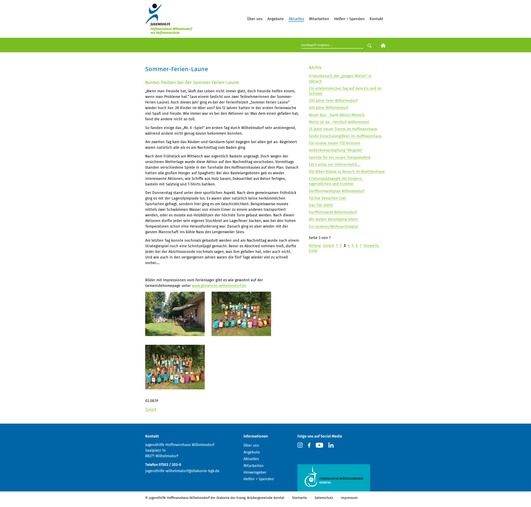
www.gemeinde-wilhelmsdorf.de (219, 285)
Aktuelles (296, 19)
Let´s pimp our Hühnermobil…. (334, 164)
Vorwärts (371, 245)
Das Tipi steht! (321, 205)
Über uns (254, 19)
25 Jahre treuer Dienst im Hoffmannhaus (343, 129)
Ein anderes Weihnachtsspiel (333, 226)
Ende (313, 251)
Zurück (150, 409)
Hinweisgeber (255, 472)
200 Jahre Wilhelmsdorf (328, 107)
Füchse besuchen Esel (327, 198)
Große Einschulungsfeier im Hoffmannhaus (345, 136)
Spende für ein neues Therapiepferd (339, 157)
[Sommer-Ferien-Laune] (175, 386)
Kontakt (376, 19)
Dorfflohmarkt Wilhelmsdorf (333, 212)
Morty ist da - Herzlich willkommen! (339, 122)
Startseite (299, 498)
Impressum (349, 498)
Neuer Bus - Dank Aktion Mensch (336, 115)
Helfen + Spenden (349, 19)
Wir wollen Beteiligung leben (333, 219)
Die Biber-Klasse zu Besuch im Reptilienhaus (347, 171)
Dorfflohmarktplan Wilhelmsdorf (336, 191)
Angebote (275, 19)
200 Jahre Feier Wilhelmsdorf (333, 100)
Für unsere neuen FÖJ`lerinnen (334, 143)
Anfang (315, 245)
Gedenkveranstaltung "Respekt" (336, 150)
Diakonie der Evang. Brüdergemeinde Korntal (250, 498)
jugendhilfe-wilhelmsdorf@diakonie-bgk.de (182, 471)
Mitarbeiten (319, 19)
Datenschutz (324, 498)
